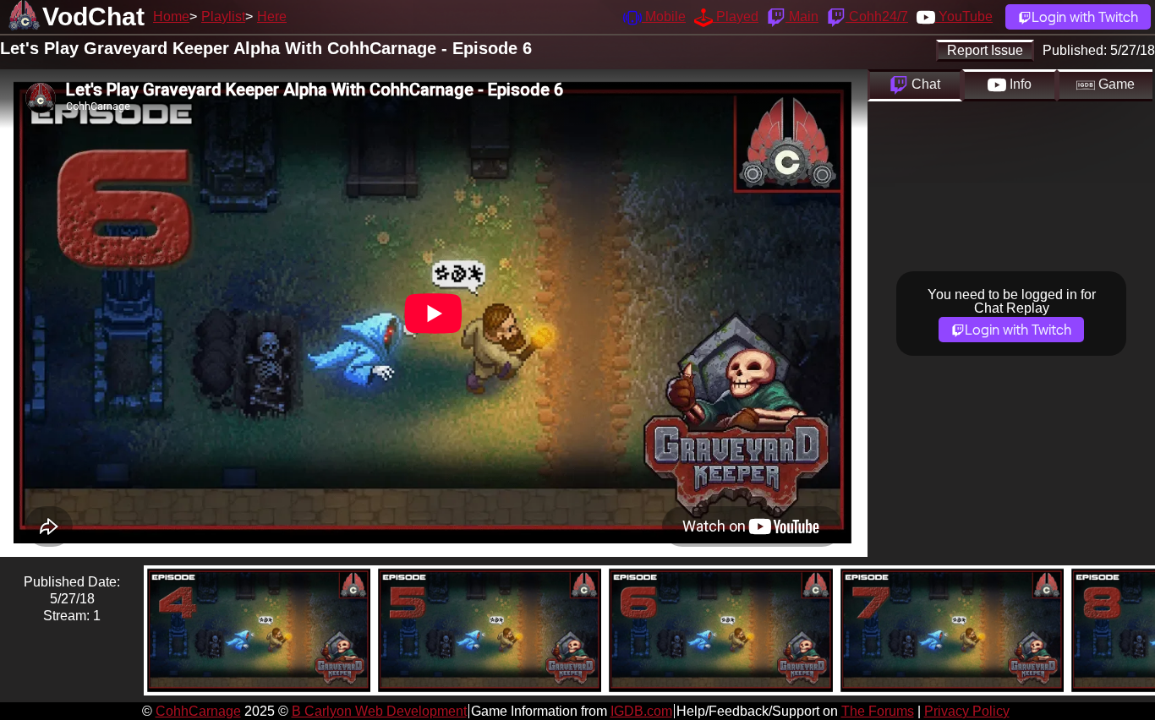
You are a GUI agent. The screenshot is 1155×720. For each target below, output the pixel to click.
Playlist (223, 16)
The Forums (877, 711)
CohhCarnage (198, 711)
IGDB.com (641, 711)
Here (272, 16)
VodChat (93, 16)
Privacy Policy (967, 711)
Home (171, 16)
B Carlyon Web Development (379, 711)
